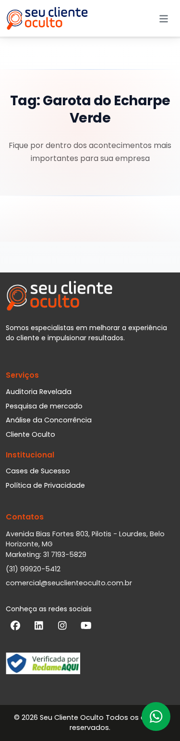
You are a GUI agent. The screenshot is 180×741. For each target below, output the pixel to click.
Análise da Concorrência (49, 420)
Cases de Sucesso (38, 471)
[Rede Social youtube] (86, 627)
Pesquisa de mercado (44, 406)
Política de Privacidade (45, 485)
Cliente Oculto (30, 434)
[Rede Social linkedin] (38, 627)
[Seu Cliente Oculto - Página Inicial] (47, 18)
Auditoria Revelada (39, 391)
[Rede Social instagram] (62, 627)
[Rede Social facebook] (15, 627)
